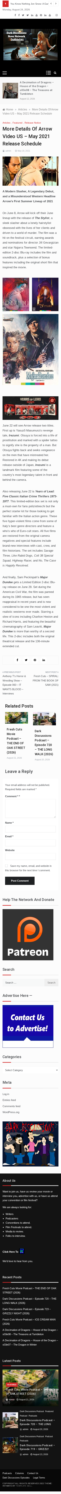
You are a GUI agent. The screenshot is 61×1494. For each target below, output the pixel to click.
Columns (19, 1473)
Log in (6, 1094)
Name (9, 822)
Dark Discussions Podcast (32, 1411)
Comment (11, 796)
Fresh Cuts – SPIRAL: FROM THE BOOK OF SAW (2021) (45, 680)
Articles (6, 122)
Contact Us (32, 1473)
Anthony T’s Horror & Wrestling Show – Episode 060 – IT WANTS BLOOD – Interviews (14, 685)
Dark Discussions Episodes (16, 1477)
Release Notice (33, 122)
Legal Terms (39, 1477)
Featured (17, 122)
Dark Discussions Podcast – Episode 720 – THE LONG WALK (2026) (37, 1424)
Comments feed (11, 1106)
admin (8, 151)
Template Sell (24, 1486)
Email (9, 836)
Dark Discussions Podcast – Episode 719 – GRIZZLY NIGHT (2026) (37, 1449)
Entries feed (9, 1100)
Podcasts (33, 1416)
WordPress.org (11, 1112)
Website (10, 850)
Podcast (23, 1416)
